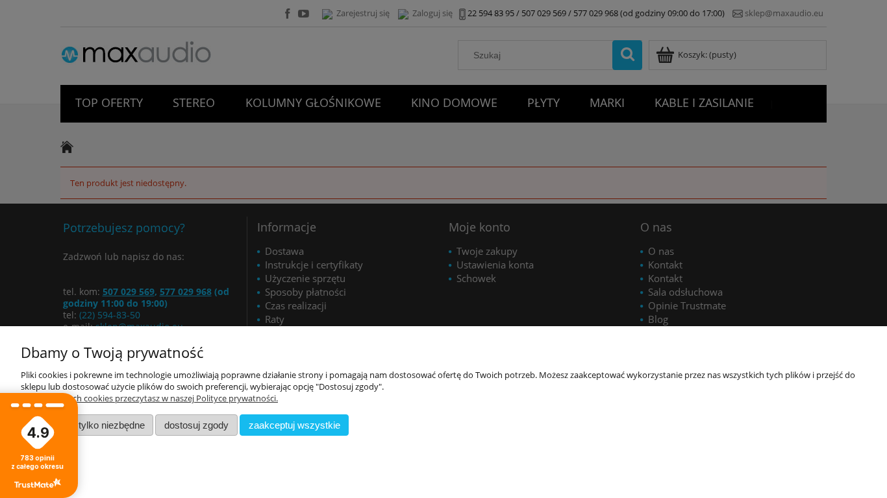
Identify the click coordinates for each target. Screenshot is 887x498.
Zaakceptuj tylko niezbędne (87, 425)
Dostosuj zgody (196, 425)
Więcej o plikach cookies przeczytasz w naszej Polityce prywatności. (149, 398)
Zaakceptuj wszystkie (294, 425)
